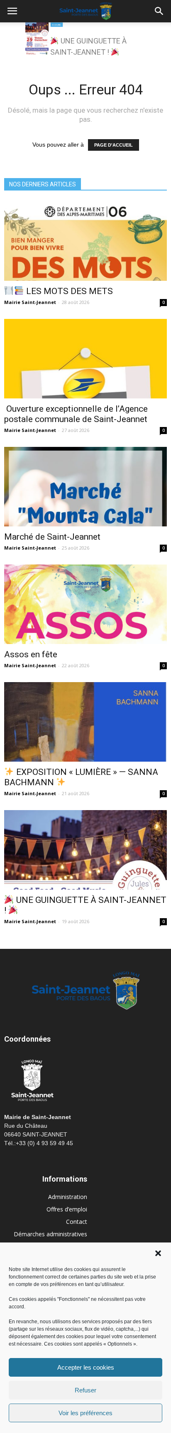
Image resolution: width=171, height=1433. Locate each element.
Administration (67, 1197)
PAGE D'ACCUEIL (113, 144)
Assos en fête (30, 654)
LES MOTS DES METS (68, 291)
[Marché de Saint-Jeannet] (85, 486)
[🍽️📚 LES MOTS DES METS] (85, 241)
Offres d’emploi (66, 1209)
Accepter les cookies (85, 1367)
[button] (158, 1253)
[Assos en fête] (85, 604)
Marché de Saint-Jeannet (52, 537)
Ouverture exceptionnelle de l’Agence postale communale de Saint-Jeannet (76, 414)
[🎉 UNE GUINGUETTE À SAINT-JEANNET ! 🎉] (85, 850)
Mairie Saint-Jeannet (30, 302)
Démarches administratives (50, 1234)
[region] (85, 41)
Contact (76, 1222)
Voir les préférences (85, 1412)
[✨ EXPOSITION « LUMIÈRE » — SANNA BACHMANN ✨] (85, 722)
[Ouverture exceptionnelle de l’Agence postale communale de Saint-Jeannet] (85, 358)
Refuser (85, 1390)
